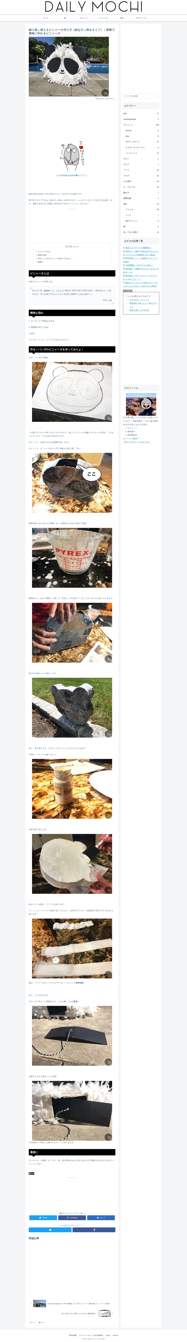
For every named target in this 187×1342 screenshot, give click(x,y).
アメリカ (142, 209)
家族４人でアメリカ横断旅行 (138, 248)
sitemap (115, 1335)
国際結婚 (141, 198)
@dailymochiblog (68, 175)
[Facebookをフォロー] (94, 1229)
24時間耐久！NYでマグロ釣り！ (139, 265)
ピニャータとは (44, 251)
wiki (110, 300)
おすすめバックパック (139, 300)
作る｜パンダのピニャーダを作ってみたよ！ (55, 258)
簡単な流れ (42, 255)
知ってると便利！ (141, 232)
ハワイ (142, 215)
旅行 (141, 204)
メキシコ (59, 290)
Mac (142, 136)
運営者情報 (73, 1335)
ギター (141, 159)
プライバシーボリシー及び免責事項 (91, 1335)
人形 (85, 294)
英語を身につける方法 (139, 310)
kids (32, 1173)
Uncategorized (141, 119)
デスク (141, 164)
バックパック (142, 153)
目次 (70, 246)
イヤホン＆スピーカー (142, 147)
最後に (40, 262)
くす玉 (80, 294)
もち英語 (141, 181)
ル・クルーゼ (141, 187)
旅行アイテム (142, 221)
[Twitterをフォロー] (50, 1229)
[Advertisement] (72, 116)
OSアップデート (142, 142)
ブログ (141, 176)
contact (107, 1335)
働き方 (141, 193)
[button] (157, 96)
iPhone (142, 130)
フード (141, 170)
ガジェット (141, 125)
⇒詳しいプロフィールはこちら (136, 442)
